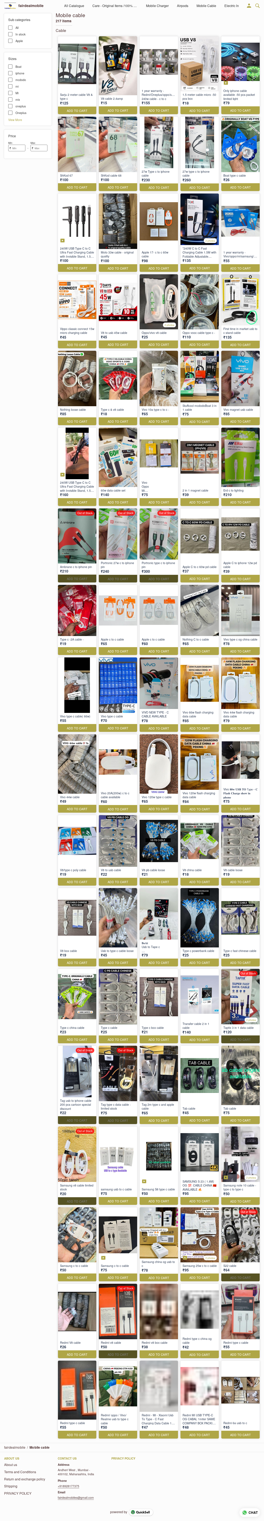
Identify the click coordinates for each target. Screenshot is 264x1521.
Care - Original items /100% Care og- (115, 5)
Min (10, 142)
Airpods (182, 5)
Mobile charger (157, 5)
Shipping (10, 1486)
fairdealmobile (31, 6)
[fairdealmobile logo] (10, 6)
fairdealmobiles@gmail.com (76, 1497)
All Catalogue (74, 5)
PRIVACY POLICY (18, 1493)
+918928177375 (68, 1486)
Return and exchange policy (24, 1479)
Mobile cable (206, 5)
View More (15, 119)
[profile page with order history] (249, 6)
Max (33, 142)
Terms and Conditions (20, 1472)
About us (10, 1464)
